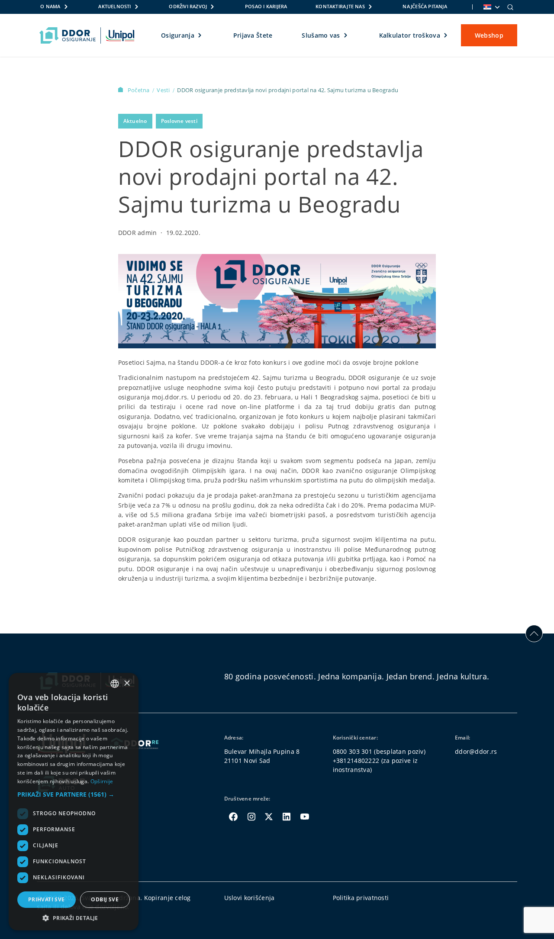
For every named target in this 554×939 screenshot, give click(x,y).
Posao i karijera (266, 6)
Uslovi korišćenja (249, 898)
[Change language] (491, 7)
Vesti (164, 90)
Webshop (489, 35)
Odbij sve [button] (105, 899)
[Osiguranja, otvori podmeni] (200, 35)
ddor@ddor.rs (476, 751)
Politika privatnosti (361, 898)
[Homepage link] (87, 35)
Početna (139, 90)
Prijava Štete (253, 35)
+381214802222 (356, 760)
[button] (73, 794)
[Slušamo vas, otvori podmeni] (346, 35)
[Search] (510, 6)
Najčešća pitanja (425, 6)
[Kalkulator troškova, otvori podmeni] (446, 35)
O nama (50, 6)
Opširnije (101, 781)
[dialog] (73, 801)
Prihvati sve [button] (46, 899)
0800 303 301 (352, 751)
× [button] (126, 683)
